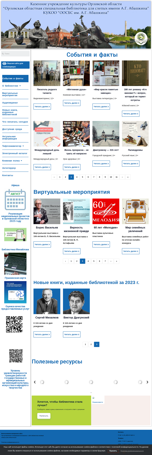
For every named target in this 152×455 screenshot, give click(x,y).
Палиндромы (135, 150)
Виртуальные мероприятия (10, 94)
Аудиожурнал (10, 102)
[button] (34, 382)
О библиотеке (10, 86)
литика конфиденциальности (11, 442)
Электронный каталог (14, 153)
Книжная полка (11, 160)
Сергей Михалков (47, 317)
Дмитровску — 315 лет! (106, 150)
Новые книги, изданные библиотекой (10, 112)
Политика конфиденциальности (132, 451)
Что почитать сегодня (15, 122)
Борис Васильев (47, 227)
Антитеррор (9, 168)
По (2, 442)
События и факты (12, 78)
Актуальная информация (9, 137)
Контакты (7, 175)
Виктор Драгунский (76, 317)
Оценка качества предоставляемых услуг (15, 307)
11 (117, 177)
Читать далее (41, 106)
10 (111, 177)
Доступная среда (12, 129)
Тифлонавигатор (11, 146)
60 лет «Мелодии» (106, 227)
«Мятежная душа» (76, 89)
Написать (44, 416)
